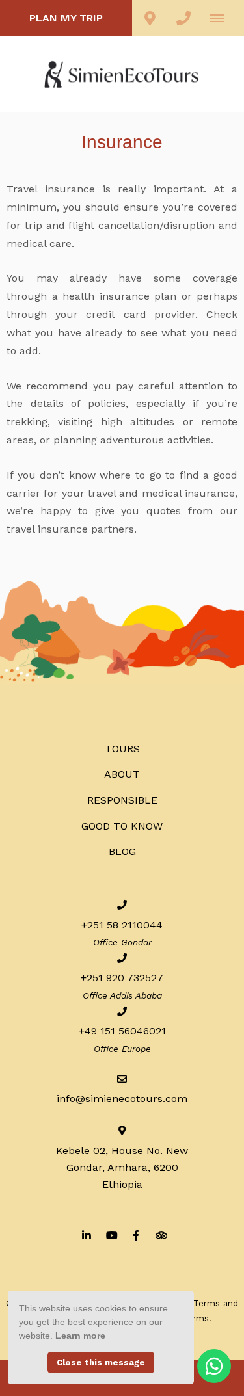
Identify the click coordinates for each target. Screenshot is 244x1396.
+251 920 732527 (122, 977)
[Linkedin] (86, 1235)
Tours (122, 749)
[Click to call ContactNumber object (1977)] (183, 18)
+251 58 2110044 (122, 925)
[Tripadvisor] (161, 1235)
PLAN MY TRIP (66, 18)
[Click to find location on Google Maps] (150, 18)
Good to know (122, 826)
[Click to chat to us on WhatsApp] (214, 1366)
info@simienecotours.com (122, 1098)
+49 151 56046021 (122, 1031)
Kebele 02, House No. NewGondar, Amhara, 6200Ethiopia (122, 1167)
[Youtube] (111, 1235)
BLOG (122, 851)
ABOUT (122, 774)
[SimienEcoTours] (122, 73)
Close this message (101, 1362)
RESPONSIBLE (122, 800)
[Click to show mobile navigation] (222, 18)
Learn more (80, 1335)
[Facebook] (136, 1235)
